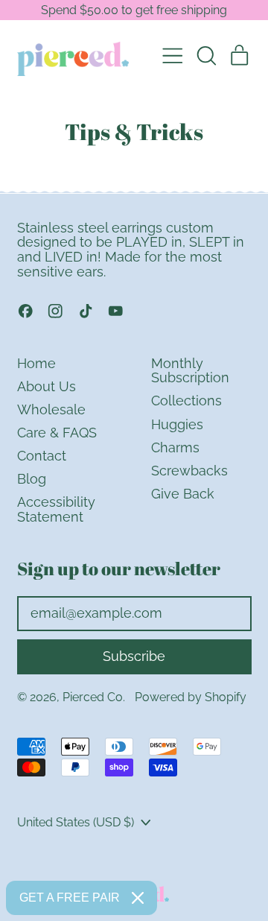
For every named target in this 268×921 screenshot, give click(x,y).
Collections (186, 400)
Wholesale (51, 409)
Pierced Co (93, 697)
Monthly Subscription (190, 370)
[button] (206, 56)
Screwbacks (189, 470)
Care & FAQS (57, 432)
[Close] (138, 898)
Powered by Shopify (190, 697)
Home (36, 363)
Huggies (177, 424)
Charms (175, 447)
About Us (46, 386)
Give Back (182, 493)
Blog (31, 479)
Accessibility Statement (56, 509)
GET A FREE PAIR (69, 897)
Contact (41, 455)
